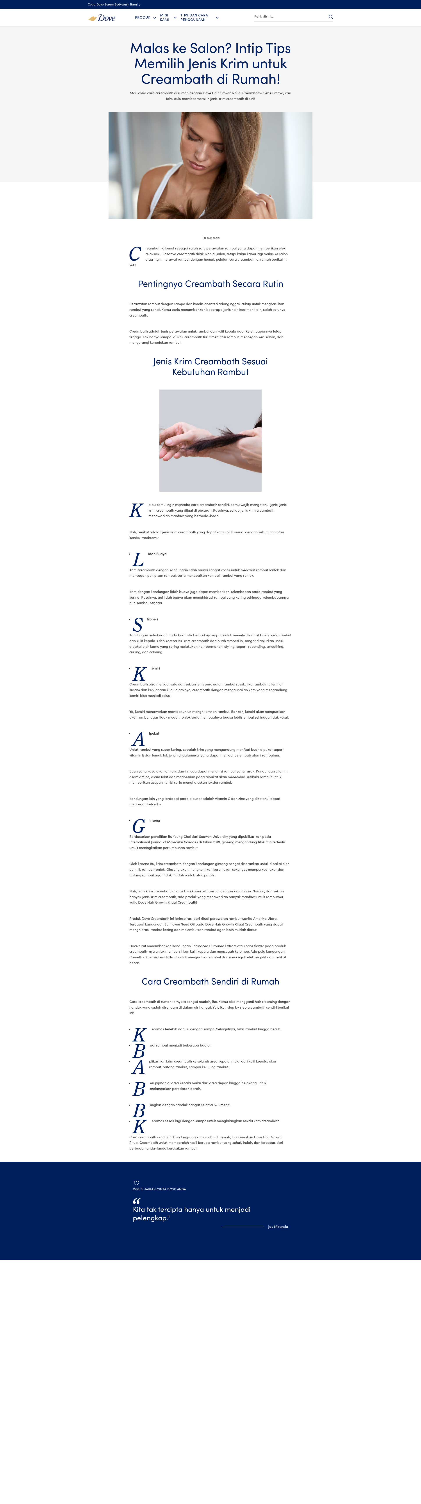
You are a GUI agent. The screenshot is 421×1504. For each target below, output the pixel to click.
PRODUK (142, 18)
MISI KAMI (164, 17)
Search (330, 16)
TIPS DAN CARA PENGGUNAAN (194, 17)
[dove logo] (101, 17)
